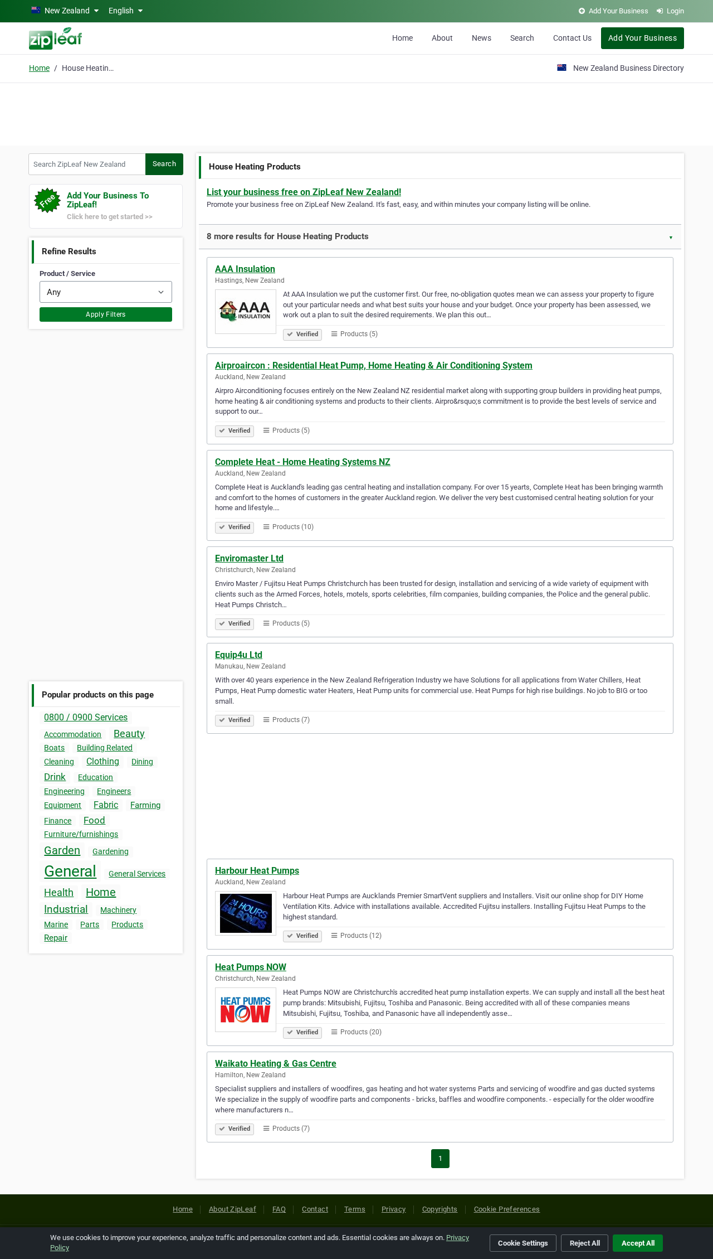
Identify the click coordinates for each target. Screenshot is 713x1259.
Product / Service (67, 273)
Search (522, 37)
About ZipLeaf (232, 1209)
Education (95, 777)
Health (59, 892)
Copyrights (440, 1209)
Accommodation (72, 734)
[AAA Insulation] (249, 313)
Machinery (118, 909)
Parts (89, 924)
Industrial (66, 909)
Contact (315, 1209)
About (442, 37)
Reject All (585, 1243)
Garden (62, 850)
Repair (55, 938)
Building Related (105, 747)
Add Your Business (642, 37)
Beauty (129, 733)
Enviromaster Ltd (249, 558)
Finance (57, 820)
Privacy (394, 1209)
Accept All (638, 1243)
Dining (142, 761)
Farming (145, 805)
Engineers (114, 791)
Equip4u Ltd (238, 655)
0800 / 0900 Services (86, 717)
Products (127, 924)
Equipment (62, 805)
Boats (54, 747)
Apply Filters (106, 314)
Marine (56, 924)
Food (94, 820)
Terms (354, 1209)
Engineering (64, 791)
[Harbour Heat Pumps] (249, 915)
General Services (137, 873)
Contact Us (572, 37)
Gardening (110, 851)
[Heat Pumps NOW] (249, 1011)
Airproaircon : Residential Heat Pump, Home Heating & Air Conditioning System (374, 365)
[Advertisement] (356, 113)
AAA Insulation (245, 269)
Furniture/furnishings (81, 834)
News (481, 37)
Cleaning (59, 761)
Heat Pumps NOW (250, 967)
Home (402, 37)
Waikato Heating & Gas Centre (275, 1063)
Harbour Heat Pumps (257, 870)
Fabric (106, 805)
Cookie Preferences (507, 1209)
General (70, 871)
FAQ (279, 1209)
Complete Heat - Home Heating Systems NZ (302, 462)
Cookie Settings (523, 1243)
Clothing (102, 761)
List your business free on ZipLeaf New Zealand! (304, 192)
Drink (55, 776)
